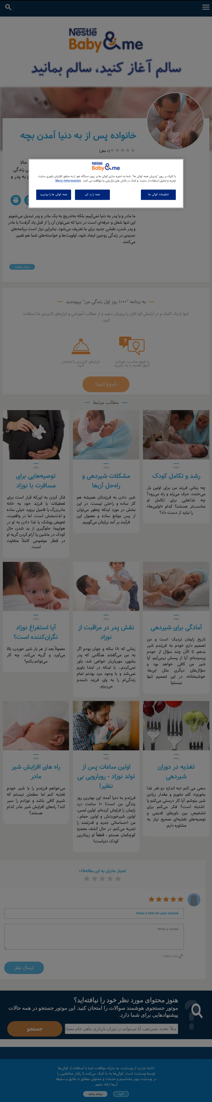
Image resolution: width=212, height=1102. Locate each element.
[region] (106, 183)
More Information (68, 181)
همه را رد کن (92, 194)
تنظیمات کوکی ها (158, 194)
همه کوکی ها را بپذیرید (53, 194)
